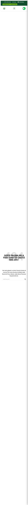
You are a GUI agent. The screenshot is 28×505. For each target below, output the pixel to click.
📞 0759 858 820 (6, 2)
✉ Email (14, 2)
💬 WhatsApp (21, 2)
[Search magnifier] (25, 279)
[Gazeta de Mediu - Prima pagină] (4, 8)
